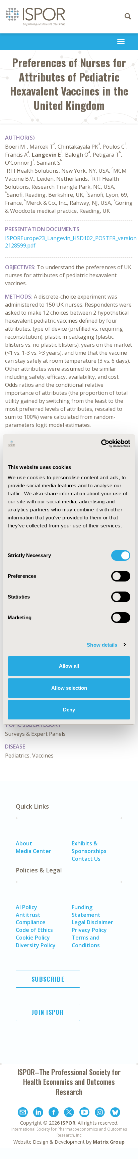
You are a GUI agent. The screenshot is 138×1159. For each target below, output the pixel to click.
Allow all (69, 666)
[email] (23, 1113)
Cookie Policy (33, 937)
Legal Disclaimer (92, 922)
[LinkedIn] (38, 1113)
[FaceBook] (54, 1113)
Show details (102, 645)
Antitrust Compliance (31, 918)
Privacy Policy (89, 930)
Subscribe (47, 979)
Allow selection (69, 688)
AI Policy (26, 907)
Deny (69, 709)
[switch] (120, 576)
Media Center (33, 851)
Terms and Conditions (86, 941)
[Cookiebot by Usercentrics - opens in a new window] (101, 443)
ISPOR (68, 1123)
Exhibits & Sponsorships (89, 847)
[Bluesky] (115, 1113)
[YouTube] (84, 1113)
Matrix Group (109, 1142)
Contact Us (86, 858)
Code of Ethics (34, 930)
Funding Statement (86, 911)
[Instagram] (100, 1113)
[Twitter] (69, 1113)
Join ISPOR (48, 1012)
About (24, 843)
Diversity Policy (36, 945)
